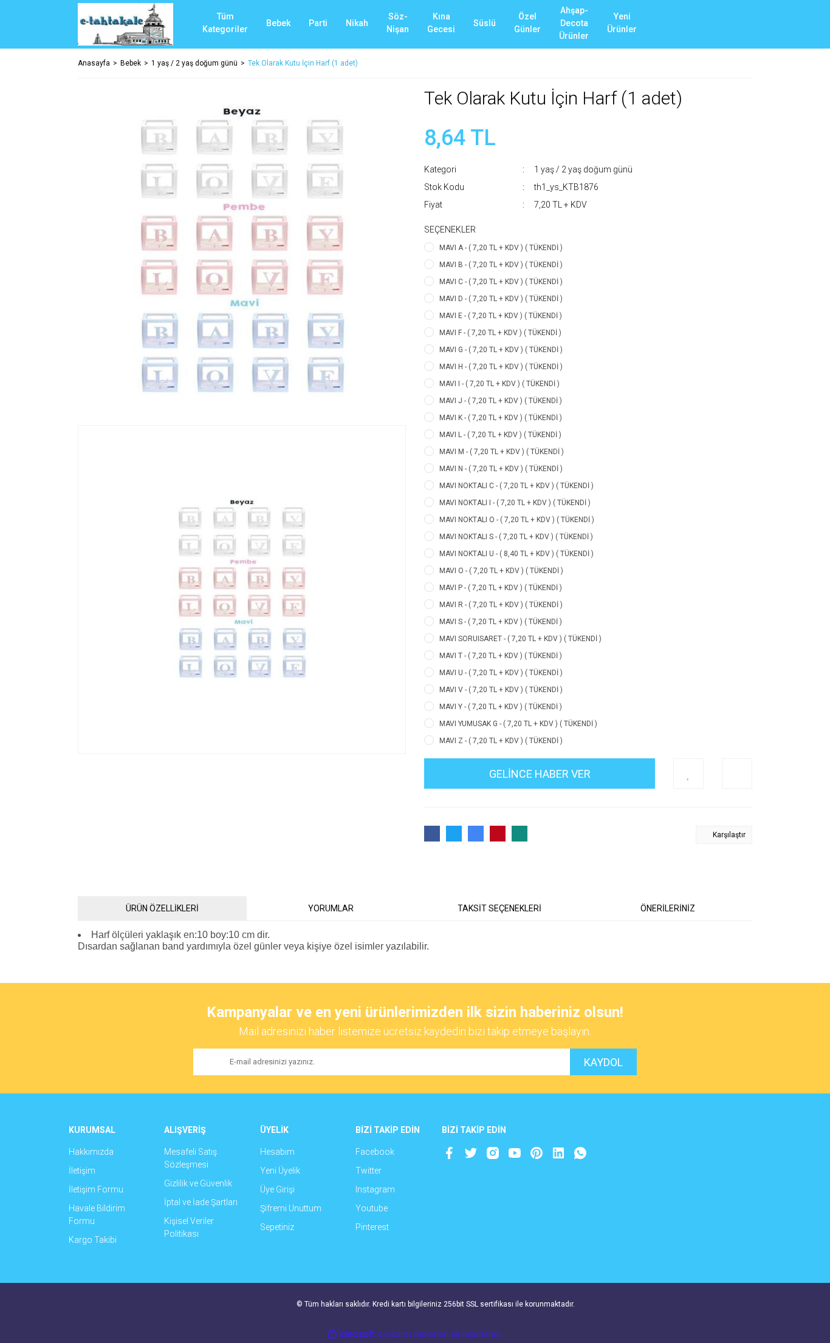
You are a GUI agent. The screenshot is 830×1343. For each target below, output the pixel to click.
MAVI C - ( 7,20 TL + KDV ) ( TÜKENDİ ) (501, 281)
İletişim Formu (96, 1189)
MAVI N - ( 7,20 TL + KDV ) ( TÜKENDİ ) (501, 468)
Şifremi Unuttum (290, 1208)
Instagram (375, 1189)
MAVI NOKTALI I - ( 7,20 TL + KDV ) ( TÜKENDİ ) (515, 502)
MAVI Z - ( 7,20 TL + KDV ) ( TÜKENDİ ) (501, 740)
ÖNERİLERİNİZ (667, 908)
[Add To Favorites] (688, 773)
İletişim (82, 1170)
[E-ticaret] (413, 1334)
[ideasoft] (351, 1334)
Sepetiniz (277, 1227)
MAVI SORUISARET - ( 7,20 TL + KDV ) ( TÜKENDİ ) (520, 638)
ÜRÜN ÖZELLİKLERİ (162, 908)
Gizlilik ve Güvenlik (198, 1183)
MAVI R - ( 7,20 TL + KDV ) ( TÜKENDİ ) (501, 604)
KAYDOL (603, 1062)
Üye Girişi (277, 1189)
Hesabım (277, 1152)
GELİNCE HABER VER (540, 773)
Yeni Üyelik (280, 1170)
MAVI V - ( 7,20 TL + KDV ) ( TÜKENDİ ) (501, 689)
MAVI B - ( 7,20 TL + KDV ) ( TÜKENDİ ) (501, 264)
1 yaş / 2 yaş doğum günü (583, 169)
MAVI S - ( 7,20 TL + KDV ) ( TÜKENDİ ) (500, 621)
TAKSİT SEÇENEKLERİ (499, 908)
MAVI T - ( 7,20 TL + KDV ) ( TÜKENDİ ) (500, 655)
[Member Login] (697, 24)
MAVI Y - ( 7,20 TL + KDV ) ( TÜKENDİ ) (500, 706)
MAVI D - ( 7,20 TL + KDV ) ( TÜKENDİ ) (501, 298)
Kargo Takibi (93, 1240)
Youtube (371, 1208)
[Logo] (125, 24)
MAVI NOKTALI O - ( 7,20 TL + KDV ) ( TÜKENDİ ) (516, 519)
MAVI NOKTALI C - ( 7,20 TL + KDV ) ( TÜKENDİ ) (516, 485)
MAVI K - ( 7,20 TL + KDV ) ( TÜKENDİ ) (500, 417)
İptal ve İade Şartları (201, 1202)
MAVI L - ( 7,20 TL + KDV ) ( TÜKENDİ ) (500, 434)
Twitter (368, 1170)
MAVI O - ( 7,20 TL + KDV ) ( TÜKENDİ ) (501, 570)
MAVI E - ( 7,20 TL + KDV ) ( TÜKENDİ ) (500, 315)
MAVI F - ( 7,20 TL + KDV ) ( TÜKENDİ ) (500, 332)
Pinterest (372, 1227)
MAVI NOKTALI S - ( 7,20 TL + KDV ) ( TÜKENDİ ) (516, 536)
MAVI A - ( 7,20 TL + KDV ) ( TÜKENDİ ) (501, 247)
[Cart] (734, 24)
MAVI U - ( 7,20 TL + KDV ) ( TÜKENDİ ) (501, 672)
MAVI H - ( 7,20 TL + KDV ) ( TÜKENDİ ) (501, 366)
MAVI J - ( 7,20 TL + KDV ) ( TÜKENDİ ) (500, 400)
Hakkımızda (91, 1152)
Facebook (374, 1152)
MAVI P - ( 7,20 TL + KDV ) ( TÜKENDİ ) (500, 587)
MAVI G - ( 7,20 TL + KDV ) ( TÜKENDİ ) (501, 349)
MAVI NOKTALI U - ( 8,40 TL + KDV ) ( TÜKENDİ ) (516, 553)
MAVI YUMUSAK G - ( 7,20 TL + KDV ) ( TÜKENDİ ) (518, 723)
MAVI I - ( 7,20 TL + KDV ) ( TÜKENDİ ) (499, 383)
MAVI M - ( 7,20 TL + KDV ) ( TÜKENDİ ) (501, 451)
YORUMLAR (331, 908)
